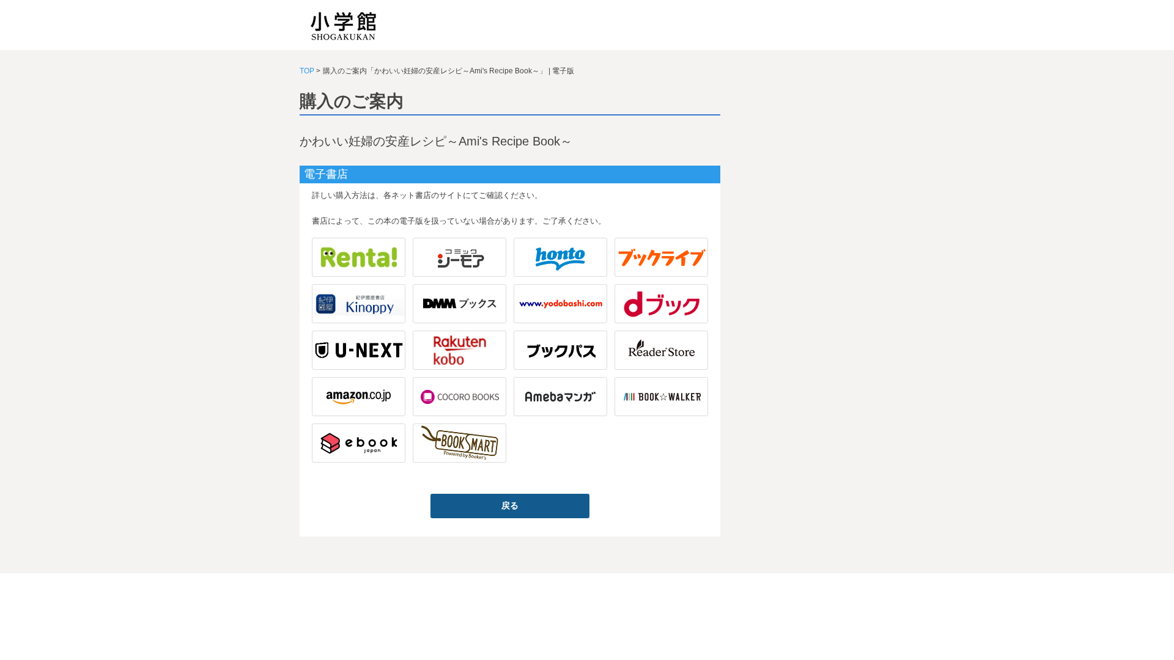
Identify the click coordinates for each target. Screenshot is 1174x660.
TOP (307, 71)
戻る (510, 505)
